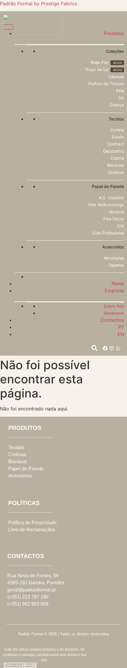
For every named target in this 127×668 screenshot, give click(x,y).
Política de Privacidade (32, 522)
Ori (121, 97)
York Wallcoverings (106, 204)
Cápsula (116, 76)
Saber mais (13, 665)
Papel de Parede (26, 468)
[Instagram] (111, 348)
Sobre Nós (114, 306)
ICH (120, 225)
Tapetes (116, 265)
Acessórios (20, 475)
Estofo (118, 136)
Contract (115, 143)
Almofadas (114, 257)
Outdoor (116, 172)
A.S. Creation (111, 197)
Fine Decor (113, 218)
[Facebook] (105, 348)
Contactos (112, 320)
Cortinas (17, 454)
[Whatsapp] (118, 348)
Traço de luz (97, 69)
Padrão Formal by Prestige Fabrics (38, 3)
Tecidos (16, 447)
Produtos (114, 33)
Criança (116, 104)
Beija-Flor (100, 62)
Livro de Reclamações (31, 529)
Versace (116, 211)
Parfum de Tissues (106, 83)
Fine (120, 90)
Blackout (115, 165)
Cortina (117, 129)
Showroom (114, 313)
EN (121, 334)
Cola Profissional (108, 232)
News (118, 283)
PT (121, 327)
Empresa (114, 290)
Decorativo (113, 151)
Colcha (117, 158)
